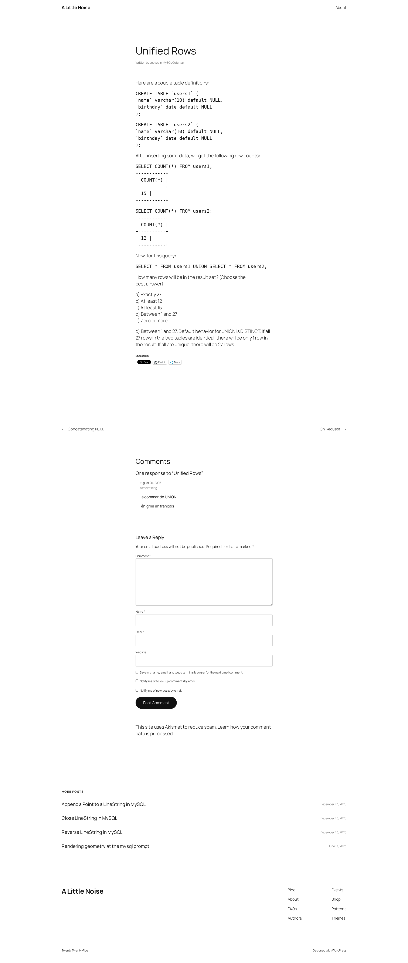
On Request (330, 428)
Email (140, 632)
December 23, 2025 (333, 818)
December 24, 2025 (333, 804)
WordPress (339, 950)
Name (140, 611)
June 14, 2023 (337, 846)
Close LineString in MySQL (89, 818)
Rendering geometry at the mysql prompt (105, 846)
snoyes (154, 62)
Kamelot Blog (148, 488)
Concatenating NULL (86, 428)
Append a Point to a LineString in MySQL (104, 804)
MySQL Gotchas (173, 62)
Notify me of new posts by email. (161, 690)
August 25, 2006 (151, 483)
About (341, 7)
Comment (143, 556)
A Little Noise (76, 7)
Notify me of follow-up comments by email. (168, 681)
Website (141, 652)
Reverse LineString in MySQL (92, 832)
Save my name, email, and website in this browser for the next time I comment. (191, 672)
